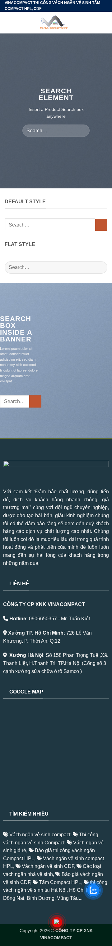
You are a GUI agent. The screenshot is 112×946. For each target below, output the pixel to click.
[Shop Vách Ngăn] (56, 22)
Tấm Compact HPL (60, 882)
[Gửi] (82, 131)
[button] (8, 22)
